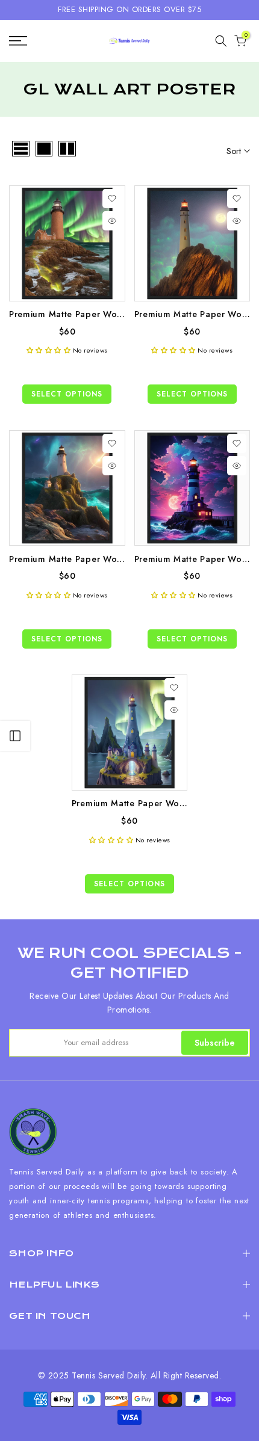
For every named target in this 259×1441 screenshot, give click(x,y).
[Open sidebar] (15, 736)
